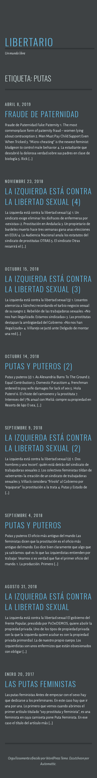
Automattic (48, 764)
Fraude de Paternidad (42, 114)
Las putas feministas (40, 684)
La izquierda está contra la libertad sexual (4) (48, 196)
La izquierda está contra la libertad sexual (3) (48, 284)
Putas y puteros (33, 525)
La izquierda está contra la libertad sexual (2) (48, 442)
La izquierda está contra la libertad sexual (48, 601)
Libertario (29, 41)
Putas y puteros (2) (39, 366)
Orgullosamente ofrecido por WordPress (34, 758)
